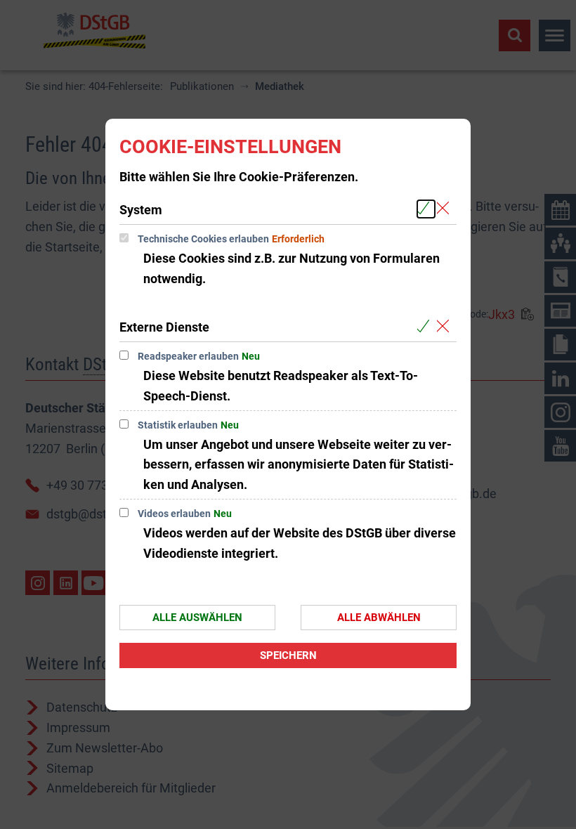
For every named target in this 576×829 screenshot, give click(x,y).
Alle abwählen (379, 617)
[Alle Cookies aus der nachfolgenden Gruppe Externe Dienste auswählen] (426, 326)
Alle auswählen (197, 617)
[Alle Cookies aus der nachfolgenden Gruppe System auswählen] (426, 209)
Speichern (288, 655)
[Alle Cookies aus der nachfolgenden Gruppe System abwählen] (445, 209)
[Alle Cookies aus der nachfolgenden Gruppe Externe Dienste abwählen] (445, 326)
